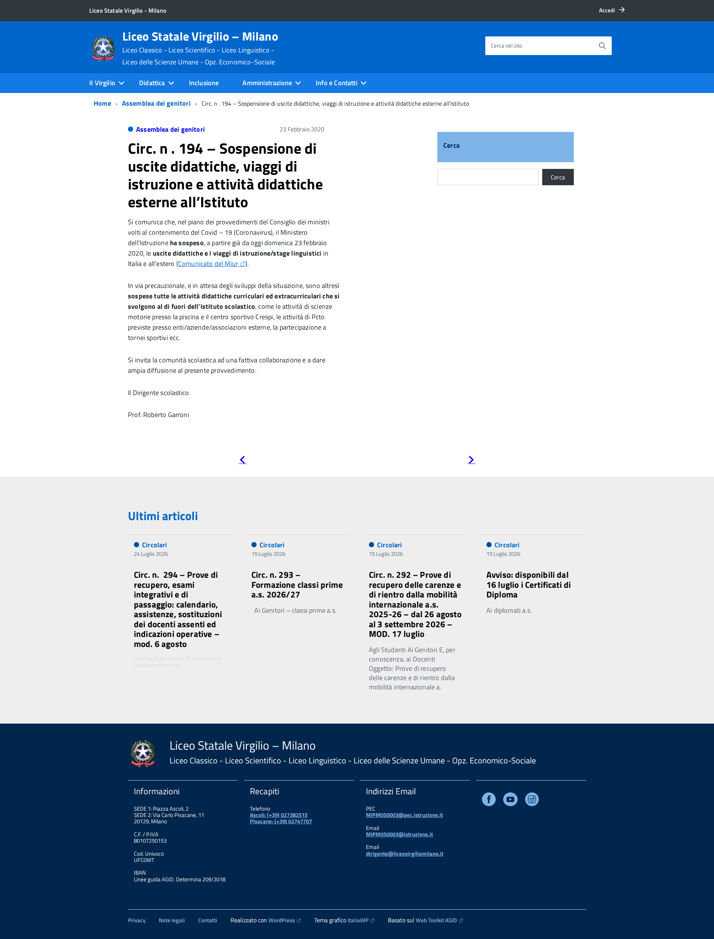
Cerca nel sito (506, 45)
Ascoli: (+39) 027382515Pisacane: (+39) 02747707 (281, 818)
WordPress (281, 920)
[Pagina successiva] (471, 461)
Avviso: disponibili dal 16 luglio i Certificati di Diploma (528, 584)
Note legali (172, 920)
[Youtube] (510, 801)
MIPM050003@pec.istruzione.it (404, 815)
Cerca (451, 146)
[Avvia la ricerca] (602, 45)
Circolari (154, 545)
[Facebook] (489, 801)
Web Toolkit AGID (436, 920)
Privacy (136, 920)
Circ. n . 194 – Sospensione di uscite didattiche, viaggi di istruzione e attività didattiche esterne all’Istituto (225, 175)
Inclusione (204, 83)
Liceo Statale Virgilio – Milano (200, 48)
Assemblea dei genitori (156, 103)
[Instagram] (532, 801)
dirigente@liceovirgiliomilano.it (404, 853)
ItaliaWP (358, 920)
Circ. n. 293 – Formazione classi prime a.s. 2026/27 (297, 584)
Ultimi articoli (163, 516)
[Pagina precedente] (242, 461)
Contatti (207, 920)
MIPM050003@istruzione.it (399, 834)
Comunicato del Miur (208, 264)
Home (102, 103)
